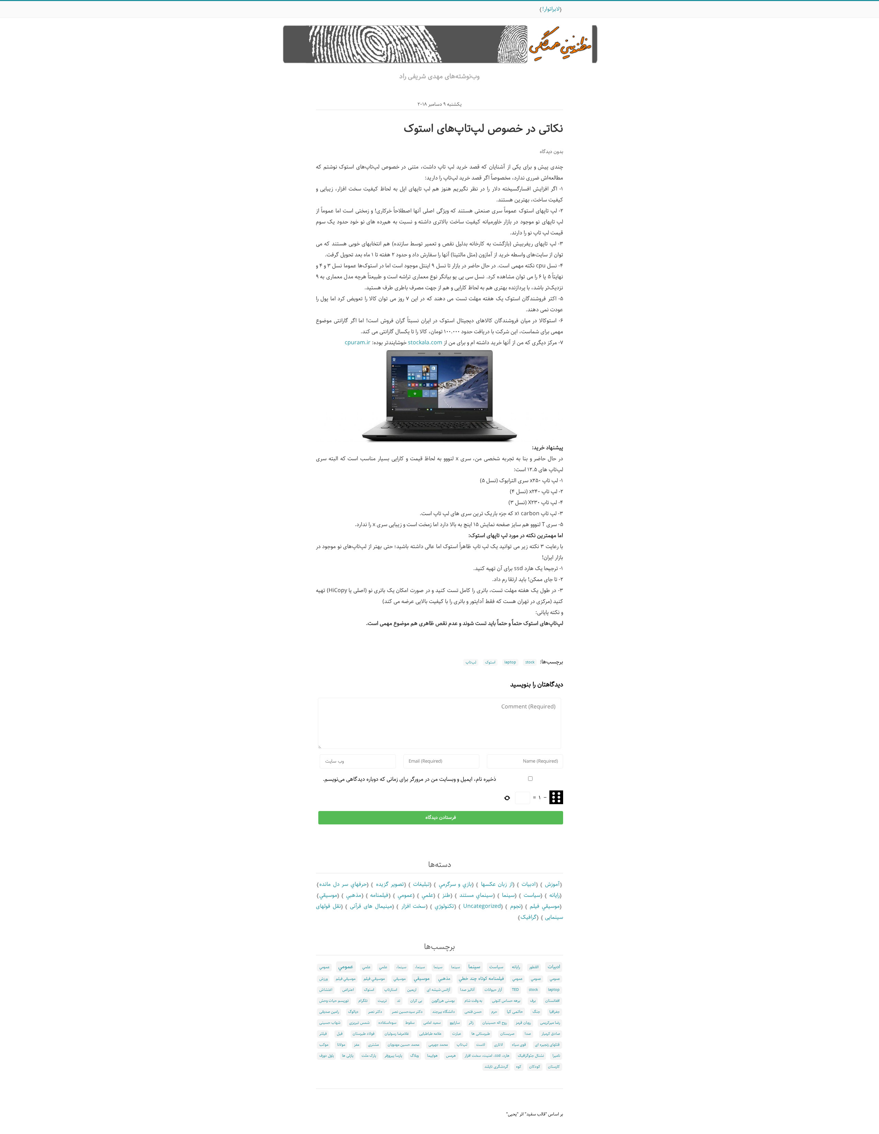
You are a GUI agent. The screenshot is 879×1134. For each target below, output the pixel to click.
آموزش (552, 884)
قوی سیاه (519, 1045)
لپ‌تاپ (471, 662)
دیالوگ (353, 1012)
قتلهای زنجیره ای (547, 1045)
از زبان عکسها (497, 884)
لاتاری (498, 1045)
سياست (532, 895)
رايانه (554, 895)
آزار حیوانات (493, 990)
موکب (323, 1045)
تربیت (382, 1001)
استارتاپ (390, 990)
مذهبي (353, 895)
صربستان (507, 1034)
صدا (528, 1034)
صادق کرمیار (550, 1034)
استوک (490, 662)
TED (515, 989)
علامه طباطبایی (430, 1034)
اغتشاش (325, 990)
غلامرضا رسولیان (397, 1034)
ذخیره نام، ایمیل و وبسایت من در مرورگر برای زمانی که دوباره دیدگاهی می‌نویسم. (409, 779)
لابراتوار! (551, 9)
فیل (339, 1034)
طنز (446, 895)
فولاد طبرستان (363, 1034)
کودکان (534, 1067)
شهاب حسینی (329, 1023)
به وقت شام (473, 1001)
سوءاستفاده (387, 1023)
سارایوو (455, 1023)
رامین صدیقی (329, 1012)
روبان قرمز (523, 1023)
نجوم (515, 906)
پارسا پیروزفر (393, 1056)
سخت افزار (413, 906)
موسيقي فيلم (545, 906)
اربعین (411, 990)
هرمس (451, 1056)
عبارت (456, 1034)
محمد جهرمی (438, 1045)
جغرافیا (554, 1012)
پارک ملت (369, 1056)
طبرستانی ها (480, 1034)
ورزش (323, 979)
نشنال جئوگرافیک (531, 1056)
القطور (534, 967)
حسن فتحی (473, 1012)
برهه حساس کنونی (506, 1001)
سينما (508, 895)
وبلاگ (414, 1056)
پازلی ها (347, 1056)
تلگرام (363, 1001)
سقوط (409, 1023)
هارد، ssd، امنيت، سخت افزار (487, 1056)
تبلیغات (421, 884)
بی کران (416, 1001)
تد (398, 1000)
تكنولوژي (444, 906)
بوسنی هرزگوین (443, 1001)
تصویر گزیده (390, 884)
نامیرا (556, 1056)
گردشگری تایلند (496, 1067)
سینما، (420, 967)
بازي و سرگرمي (455, 884)
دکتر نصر (375, 1012)
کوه (518, 1067)
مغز (356, 1045)
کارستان (554, 1066)
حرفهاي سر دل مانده (343, 884)
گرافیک (529, 917)
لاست (480, 1045)
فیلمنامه (379, 895)
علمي (427, 895)
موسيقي (328, 895)
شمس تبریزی (359, 1023)
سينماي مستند (476, 895)
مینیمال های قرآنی (371, 906)
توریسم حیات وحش (334, 1001)
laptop (510, 662)
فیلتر (323, 1034)
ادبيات (529, 884)
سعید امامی (432, 1023)
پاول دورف (326, 1056)
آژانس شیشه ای (438, 990)
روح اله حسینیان (494, 1023)
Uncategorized (482, 906)
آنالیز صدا (467, 990)
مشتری (373, 1045)
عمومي (405, 895)
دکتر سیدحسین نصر (407, 1012)
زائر (471, 1023)
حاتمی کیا (515, 1011)
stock (530, 662)
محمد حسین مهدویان (403, 1045)
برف (533, 1001)
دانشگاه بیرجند (443, 1012)
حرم (494, 1012)
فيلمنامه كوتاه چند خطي (481, 979)
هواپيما (432, 1056)
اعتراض (348, 990)
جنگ (536, 1012)
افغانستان (552, 1001)
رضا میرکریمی (550, 1023)
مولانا (341, 1045)
